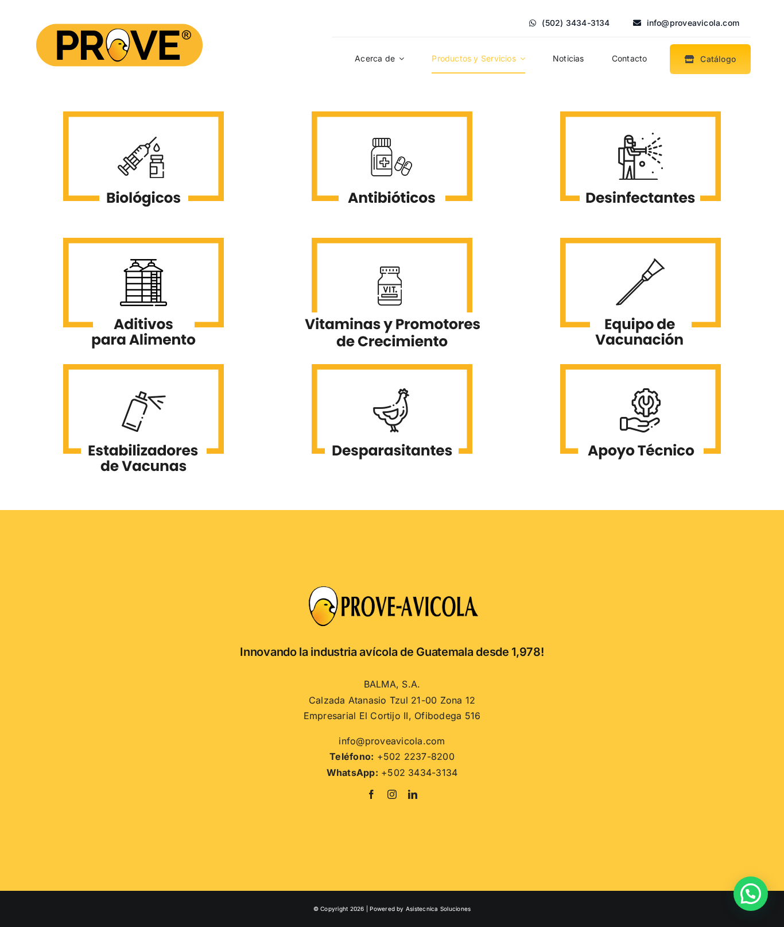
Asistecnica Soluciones (438, 908)
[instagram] (392, 794)
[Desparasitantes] (392, 359)
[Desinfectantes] (640, 107)
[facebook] (371, 794)
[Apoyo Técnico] (640, 359)
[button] (750, 893)
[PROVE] (119, 21)
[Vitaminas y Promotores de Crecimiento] (392, 233)
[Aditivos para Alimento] (143, 233)
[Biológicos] (143, 107)
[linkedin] (412, 794)
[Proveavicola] (392, 589)
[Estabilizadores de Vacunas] (143, 359)
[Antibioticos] (392, 107)
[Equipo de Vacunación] (640, 233)
